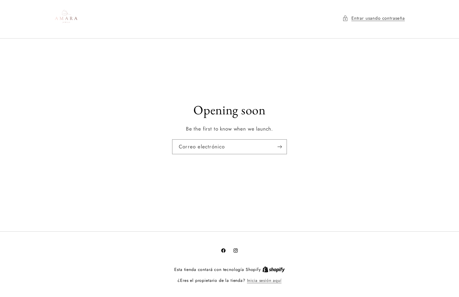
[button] (373, 18)
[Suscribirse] (280, 146)
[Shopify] (273, 269)
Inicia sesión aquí (264, 280)
